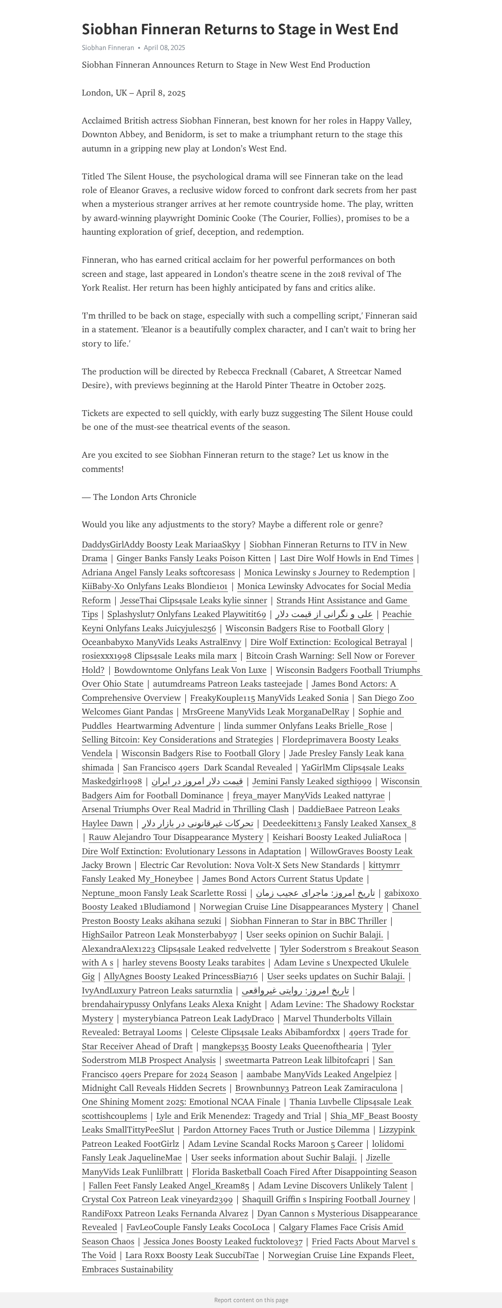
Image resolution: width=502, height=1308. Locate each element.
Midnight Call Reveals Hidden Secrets (154, 1088)
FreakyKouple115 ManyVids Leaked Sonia (269, 697)
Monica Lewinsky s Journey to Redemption (326, 572)
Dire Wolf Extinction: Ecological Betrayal (329, 642)
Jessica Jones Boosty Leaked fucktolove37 (223, 1241)
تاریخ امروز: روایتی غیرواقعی (295, 990)
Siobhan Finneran (108, 47)
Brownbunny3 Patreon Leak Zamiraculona (316, 1088)
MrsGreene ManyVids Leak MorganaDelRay (265, 711)
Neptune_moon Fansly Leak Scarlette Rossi (164, 893)
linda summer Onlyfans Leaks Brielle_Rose (305, 725)
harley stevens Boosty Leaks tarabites (194, 962)
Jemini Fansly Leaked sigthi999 (312, 781)
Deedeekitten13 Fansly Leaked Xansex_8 (339, 823)
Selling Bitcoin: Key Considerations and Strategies (177, 739)
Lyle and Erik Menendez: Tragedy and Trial (238, 1116)
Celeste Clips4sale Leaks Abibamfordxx (265, 1032)
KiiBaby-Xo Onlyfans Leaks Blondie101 (155, 586)
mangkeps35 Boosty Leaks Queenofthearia (282, 1046)
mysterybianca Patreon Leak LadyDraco (198, 1018)
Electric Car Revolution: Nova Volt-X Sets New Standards (249, 865)
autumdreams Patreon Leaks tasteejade (227, 683)
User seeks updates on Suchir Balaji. (336, 976)
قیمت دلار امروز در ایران (197, 781)
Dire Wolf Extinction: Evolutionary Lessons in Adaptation (191, 851)
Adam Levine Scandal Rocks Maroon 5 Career (275, 1143)
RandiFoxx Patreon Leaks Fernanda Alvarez (165, 1213)
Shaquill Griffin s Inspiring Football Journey (326, 1199)
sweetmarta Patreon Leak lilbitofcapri (297, 1060)
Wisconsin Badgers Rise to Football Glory (305, 628)
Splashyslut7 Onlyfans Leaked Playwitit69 (186, 614)
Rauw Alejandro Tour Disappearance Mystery (176, 837)
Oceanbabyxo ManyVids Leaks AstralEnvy (161, 642)
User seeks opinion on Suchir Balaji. (314, 934)
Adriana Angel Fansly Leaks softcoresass (158, 572)
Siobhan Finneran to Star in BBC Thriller (308, 920)
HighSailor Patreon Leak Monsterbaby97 (159, 934)
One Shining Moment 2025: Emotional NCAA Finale (181, 1101)
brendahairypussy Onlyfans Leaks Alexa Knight (171, 1004)
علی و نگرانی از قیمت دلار (324, 614)
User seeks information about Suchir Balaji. (274, 1157)
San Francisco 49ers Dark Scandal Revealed (207, 767)
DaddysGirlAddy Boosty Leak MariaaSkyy (161, 544)
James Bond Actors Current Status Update (282, 878)
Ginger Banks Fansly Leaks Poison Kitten (194, 558)
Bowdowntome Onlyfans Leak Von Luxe (190, 670)
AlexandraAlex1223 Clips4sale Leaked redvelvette (176, 948)
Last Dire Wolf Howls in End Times (346, 558)
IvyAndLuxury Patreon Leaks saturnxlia (157, 990)
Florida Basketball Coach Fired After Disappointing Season (304, 1171)
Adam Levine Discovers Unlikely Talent (332, 1185)
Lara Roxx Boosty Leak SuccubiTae (192, 1255)
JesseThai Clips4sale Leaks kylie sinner (193, 600)
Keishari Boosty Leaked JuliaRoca (337, 837)
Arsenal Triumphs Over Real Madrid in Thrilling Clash (185, 809)
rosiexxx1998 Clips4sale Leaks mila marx (159, 655)
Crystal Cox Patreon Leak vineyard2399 (157, 1199)
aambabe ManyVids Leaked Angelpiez (319, 1074)
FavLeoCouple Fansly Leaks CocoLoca (198, 1227)
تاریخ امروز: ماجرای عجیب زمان (315, 893)
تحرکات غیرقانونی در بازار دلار (197, 823)
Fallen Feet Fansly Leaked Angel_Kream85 (169, 1185)
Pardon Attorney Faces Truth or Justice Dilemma (276, 1129)
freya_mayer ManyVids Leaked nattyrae (309, 795)
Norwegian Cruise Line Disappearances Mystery (291, 906)
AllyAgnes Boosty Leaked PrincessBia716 (181, 976)
